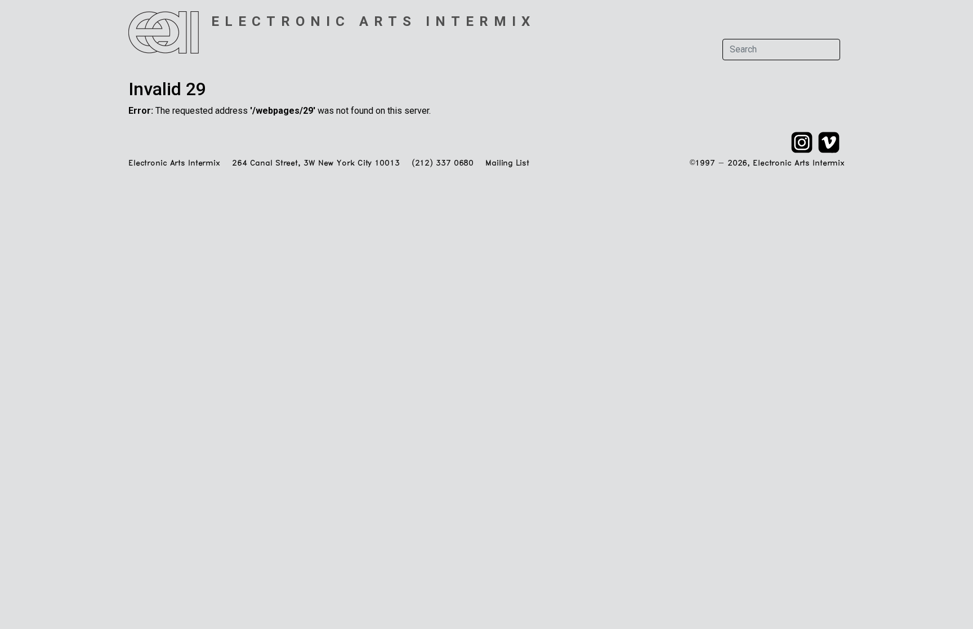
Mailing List (507, 163)
